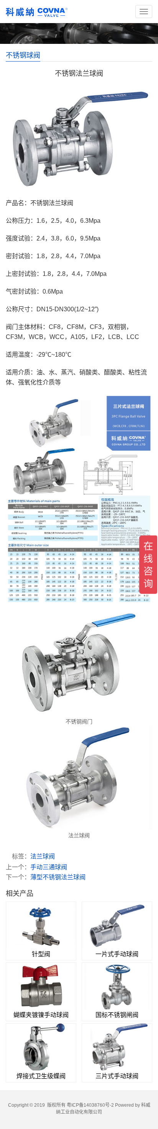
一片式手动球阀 (116, 954)
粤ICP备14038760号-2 (90, 1105)
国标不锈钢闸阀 (116, 1015)
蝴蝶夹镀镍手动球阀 (41, 1015)
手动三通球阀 (48, 867)
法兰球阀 (42, 856)
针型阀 (41, 954)
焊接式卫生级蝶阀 (41, 1076)
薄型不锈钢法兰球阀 (58, 877)
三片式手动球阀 (116, 1076)
